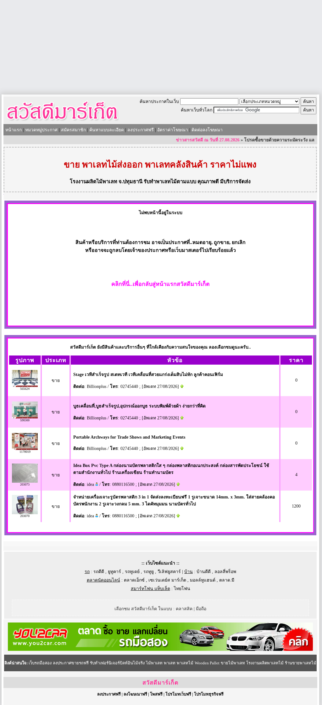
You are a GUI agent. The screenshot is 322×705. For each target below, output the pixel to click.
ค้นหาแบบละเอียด (106, 130)
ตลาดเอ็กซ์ (134, 580)
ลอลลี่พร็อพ (225, 571)
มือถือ (201, 608)
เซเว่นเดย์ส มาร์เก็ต (167, 580)
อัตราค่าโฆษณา (172, 130)
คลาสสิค (184, 608)
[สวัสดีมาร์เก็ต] (62, 121)
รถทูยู (148, 571)
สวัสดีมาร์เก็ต (160, 682)
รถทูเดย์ (132, 571)
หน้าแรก (13, 130)
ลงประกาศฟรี (140, 130)
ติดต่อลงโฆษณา (207, 130)
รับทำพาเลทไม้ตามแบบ (170, 182)
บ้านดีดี (204, 571)
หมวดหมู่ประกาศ (41, 130)
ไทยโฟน (182, 588)
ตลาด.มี (226, 580)
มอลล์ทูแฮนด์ (202, 580)
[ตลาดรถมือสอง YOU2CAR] (160, 649)
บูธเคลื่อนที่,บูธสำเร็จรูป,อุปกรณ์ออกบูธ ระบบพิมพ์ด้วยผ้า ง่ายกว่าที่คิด (139, 406)
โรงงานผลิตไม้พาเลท (93, 182)
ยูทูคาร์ (114, 571)
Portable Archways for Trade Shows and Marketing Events (129, 437)
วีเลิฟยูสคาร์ (169, 571)
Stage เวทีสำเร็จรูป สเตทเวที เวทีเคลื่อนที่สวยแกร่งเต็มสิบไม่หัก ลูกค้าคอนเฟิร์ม (148, 374)
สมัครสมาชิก (73, 130)
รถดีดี (98, 571)
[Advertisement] (161, 47)
